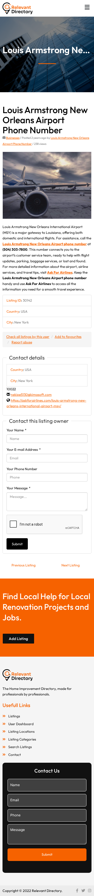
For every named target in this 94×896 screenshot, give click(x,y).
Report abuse (22, 342)
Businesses (13, 138)
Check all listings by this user (27, 336)
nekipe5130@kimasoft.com (31, 394)
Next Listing (70, 565)
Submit (17, 544)
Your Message (19, 488)
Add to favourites (68, 336)
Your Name (17, 430)
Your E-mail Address (24, 449)
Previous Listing (24, 565)
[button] (87, 7)
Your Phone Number (22, 469)
